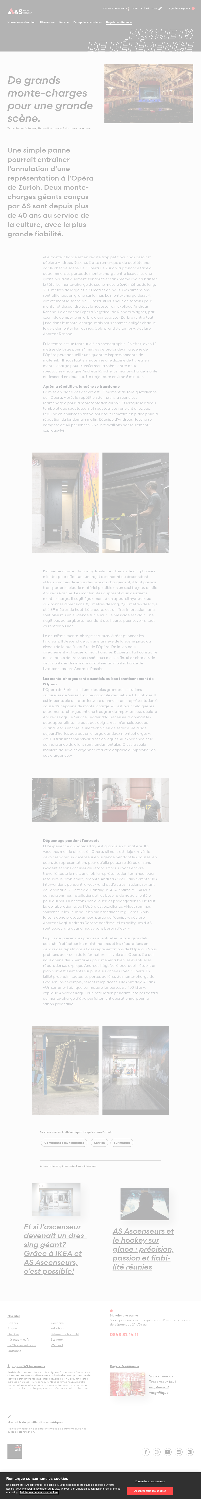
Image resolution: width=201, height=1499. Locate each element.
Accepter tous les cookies (149, 1490)
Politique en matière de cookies (39, 1492)
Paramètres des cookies (149, 1481)
